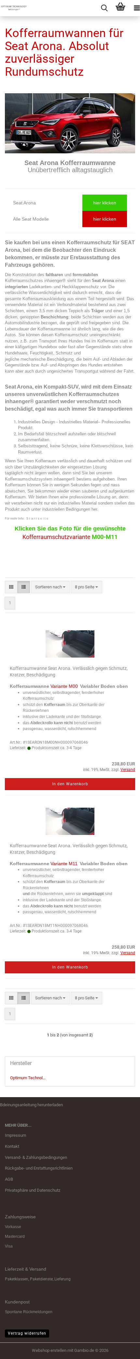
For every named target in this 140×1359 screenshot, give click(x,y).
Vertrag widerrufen (27, 1333)
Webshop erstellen (49, 1350)
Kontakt (12, 1146)
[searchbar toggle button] (104, 8)
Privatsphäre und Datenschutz (32, 1190)
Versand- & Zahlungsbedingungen (36, 1157)
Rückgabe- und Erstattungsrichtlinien (39, 1168)
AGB (9, 1179)
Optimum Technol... (28, 1077)
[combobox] (50, 587)
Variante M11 (63, 863)
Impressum (15, 1135)
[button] (11, 587)
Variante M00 (64, 686)
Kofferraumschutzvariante (56, 536)
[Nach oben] (122, 1349)
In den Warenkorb (70, 784)
